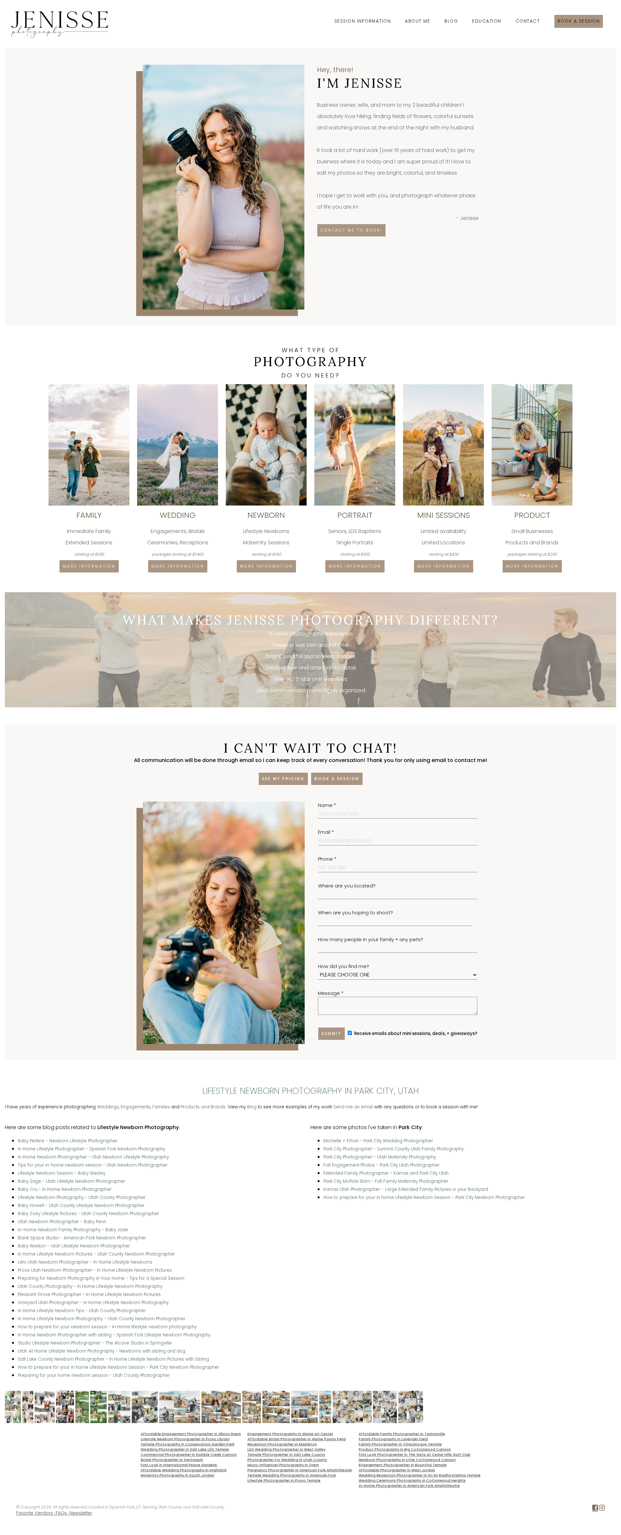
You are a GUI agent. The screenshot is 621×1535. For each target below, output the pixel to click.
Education (486, 21)
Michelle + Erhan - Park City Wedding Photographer (378, 1141)
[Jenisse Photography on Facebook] (595, 1509)
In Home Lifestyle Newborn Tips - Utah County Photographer (82, 1311)
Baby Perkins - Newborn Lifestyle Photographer (67, 1141)
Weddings (108, 1107)
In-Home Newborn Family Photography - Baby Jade (73, 1230)
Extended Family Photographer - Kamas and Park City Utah (386, 1173)
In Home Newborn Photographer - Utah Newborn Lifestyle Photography (93, 1157)
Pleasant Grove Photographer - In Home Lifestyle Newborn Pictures (89, 1294)
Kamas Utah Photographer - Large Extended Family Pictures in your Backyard (405, 1189)
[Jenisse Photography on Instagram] (602, 1509)
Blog (451, 21)
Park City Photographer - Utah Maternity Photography (379, 1157)
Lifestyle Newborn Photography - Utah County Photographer (82, 1197)
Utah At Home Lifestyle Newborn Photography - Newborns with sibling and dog (101, 1351)
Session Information (362, 21)
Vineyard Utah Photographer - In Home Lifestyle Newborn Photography (93, 1303)
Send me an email (353, 1107)
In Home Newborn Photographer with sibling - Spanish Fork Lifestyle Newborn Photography (114, 1335)
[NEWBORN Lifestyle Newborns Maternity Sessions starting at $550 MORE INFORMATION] (267, 386)
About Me (417, 21)
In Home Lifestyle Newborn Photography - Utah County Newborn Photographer (101, 1319)
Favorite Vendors (34, 1513)
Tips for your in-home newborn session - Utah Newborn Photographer (93, 1165)
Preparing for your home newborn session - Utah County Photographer (94, 1375)
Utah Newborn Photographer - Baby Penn (62, 1222)
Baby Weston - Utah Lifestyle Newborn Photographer (74, 1246)
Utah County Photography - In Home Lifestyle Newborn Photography (90, 1286)
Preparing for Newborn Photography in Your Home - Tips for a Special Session (101, 1278)
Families (161, 1107)
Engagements (135, 1107)
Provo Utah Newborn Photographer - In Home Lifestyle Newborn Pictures (95, 1270)
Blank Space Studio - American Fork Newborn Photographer (82, 1238)
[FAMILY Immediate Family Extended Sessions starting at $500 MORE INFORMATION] (89, 386)
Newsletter (81, 1513)
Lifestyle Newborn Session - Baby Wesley (61, 1173)
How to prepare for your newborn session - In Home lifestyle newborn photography (107, 1327)
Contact (528, 21)
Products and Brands (203, 1107)
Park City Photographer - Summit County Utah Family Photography (393, 1149)
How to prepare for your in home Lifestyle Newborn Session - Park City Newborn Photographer (118, 1367)
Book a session (579, 21)
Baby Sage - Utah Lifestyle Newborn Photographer (71, 1181)
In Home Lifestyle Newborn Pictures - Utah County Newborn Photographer (96, 1254)
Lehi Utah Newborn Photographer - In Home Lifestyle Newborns (85, 1262)
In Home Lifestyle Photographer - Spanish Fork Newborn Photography (91, 1149)
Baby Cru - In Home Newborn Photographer (65, 1189)
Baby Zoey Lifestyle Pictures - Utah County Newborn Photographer (88, 1214)
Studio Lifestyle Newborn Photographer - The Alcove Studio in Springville (95, 1343)
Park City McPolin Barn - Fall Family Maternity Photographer (385, 1181)
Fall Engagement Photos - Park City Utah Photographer (381, 1165)
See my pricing (283, 778)
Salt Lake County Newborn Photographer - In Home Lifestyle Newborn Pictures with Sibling (113, 1359)
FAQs (61, 1513)
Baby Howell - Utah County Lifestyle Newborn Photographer (81, 1206)
